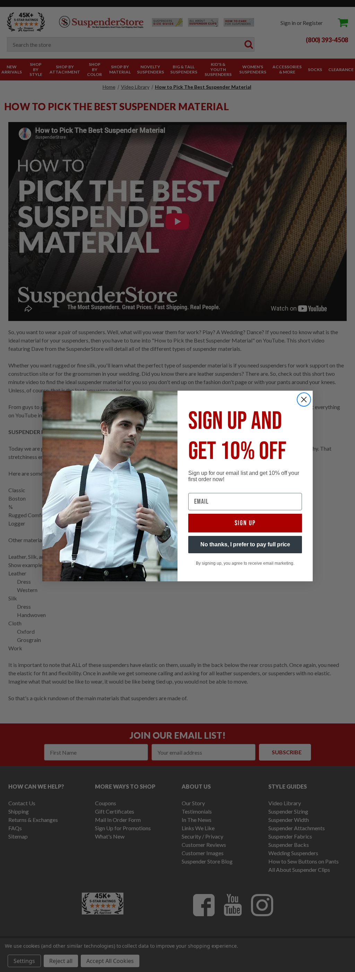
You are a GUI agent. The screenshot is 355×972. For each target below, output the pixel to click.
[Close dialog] (304, 399)
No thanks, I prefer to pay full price (245, 544)
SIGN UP (245, 523)
